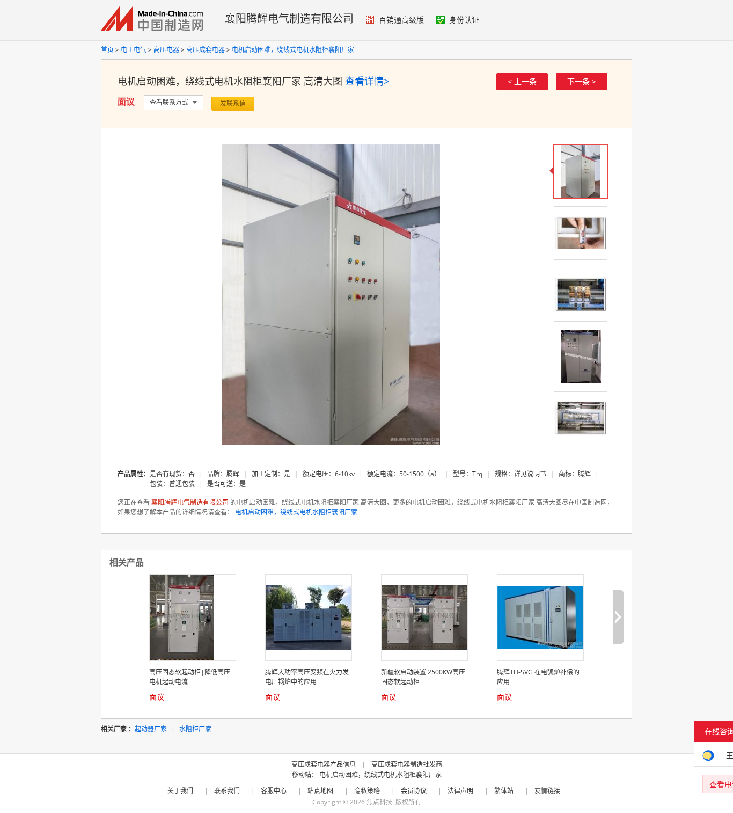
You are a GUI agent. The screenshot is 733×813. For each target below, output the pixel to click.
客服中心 (274, 790)
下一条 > (581, 81)
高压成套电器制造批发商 (406, 764)
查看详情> (367, 81)
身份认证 (464, 19)
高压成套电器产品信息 (323, 764)
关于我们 (180, 790)
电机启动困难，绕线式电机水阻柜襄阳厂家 (293, 49)
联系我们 (227, 790)
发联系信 (233, 103)
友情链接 (547, 790)
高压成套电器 (205, 49)
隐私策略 (367, 790)
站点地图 (320, 790)
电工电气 (133, 49)
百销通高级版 (401, 19)
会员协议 (414, 790)
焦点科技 (379, 802)
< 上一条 (522, 81)
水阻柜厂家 (195, 729)
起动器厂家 (151, 729)
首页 (107, 49)
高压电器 (166, 49)
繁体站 (504, 790)
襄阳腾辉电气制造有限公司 (289, 18)
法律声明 (460, 790)
